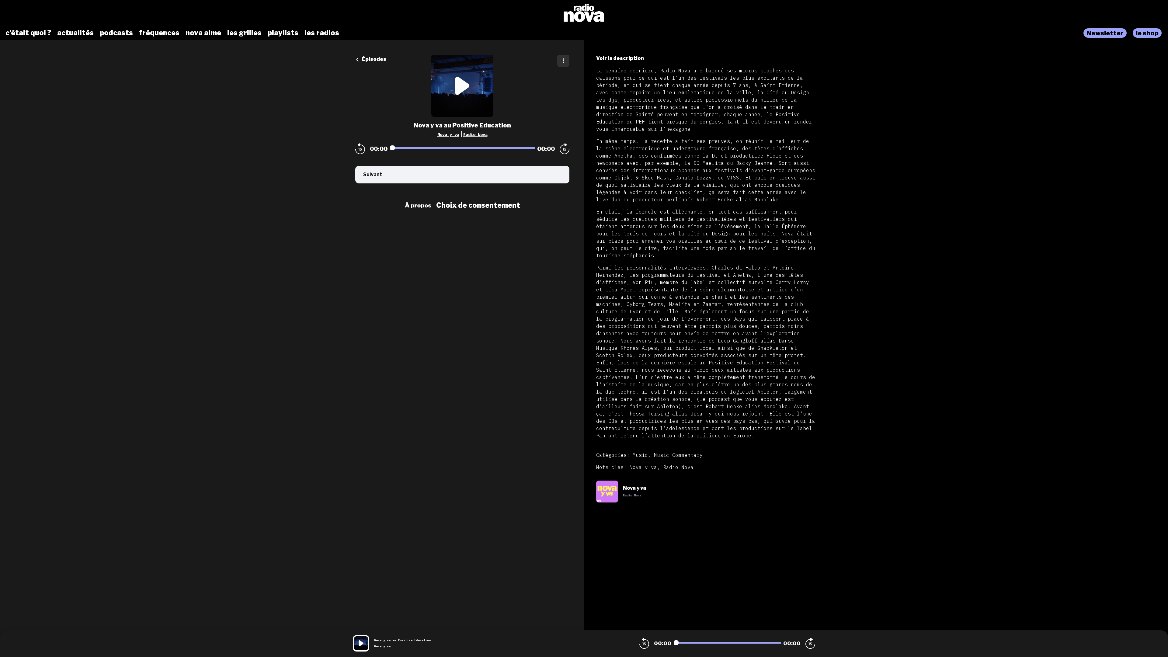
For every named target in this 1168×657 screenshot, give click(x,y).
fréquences (159, 33)
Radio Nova (475, 134)
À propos (418, 205)
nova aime (203, 33)
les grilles (244, 33)
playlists (283, 33)
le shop (1147, 33)
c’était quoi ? (28, 33)
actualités (75, 33)
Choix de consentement (478, 205)
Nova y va (448, 134)
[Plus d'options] (563, 61)
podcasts (116, 33)
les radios (321, 33)
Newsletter (1105, 33)
